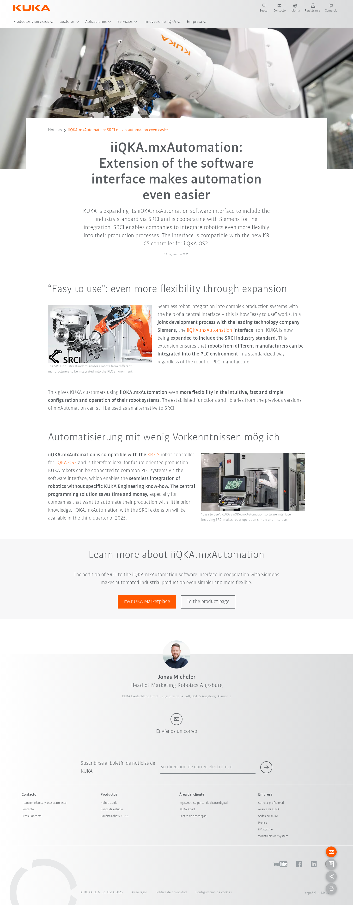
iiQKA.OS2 (66, 463)
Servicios (125, 22)
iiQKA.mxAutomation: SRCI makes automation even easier (118, 130)
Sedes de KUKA (268, 816)
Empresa (194, 22)
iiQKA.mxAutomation (209, 330)
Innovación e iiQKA (159, 22)
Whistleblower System (273, 836)
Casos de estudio (112, 809)
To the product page (208, 601)
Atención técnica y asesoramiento (44, 803)
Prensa (262, 823)
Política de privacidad (171, 892)
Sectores (67, 22)
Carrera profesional (271, 803)
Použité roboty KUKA (114, 816)
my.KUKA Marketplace (147, 601)
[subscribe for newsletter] (266, 767)
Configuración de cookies (213, 892)
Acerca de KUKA (269, 809)
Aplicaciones (96, 22)
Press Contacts (32, 816)
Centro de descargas (193, 816)
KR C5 (154, 455)
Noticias (55, 130)
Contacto (28, 809)
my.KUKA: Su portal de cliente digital (203, 803)
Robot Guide (109, 803)
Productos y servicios (31, 22)
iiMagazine (265, 829)
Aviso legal (139, 892)
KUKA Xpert (187, 809)
